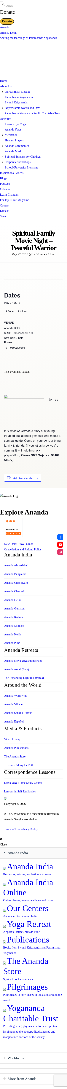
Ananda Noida (12, 634)
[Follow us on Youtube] (60, 545)
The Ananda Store (14, 756)
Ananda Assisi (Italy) (16, 669)
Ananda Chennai (14, 591)
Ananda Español (14, 721)
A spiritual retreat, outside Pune (21, 931)
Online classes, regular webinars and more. (28, 900)
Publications (28, 939)
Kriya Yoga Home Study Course (23, 782)
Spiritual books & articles (18, 979)
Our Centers (27, 908)
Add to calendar (23, 478)
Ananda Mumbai (14, 625)
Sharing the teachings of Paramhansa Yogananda (28, 37)
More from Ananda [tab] (22, 1079)
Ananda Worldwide (15, 695)
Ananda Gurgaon (14, 608)
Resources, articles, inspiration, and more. (27, 874)
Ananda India (30, 866)
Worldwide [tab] (16, 1058)
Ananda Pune (12, 642)
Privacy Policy (29, 829)
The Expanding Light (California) (24, 677)
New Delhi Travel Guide (18, 544)
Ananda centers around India (20, 916)
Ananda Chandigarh (16, 582)
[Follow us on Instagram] (60, 552)
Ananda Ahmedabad (16, 565)
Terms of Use (12, 829)
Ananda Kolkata (13, 617)
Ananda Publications (16, 747)
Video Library (12, 739)
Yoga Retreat (29, 924)
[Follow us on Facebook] (60, 537)
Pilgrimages (27, 987)
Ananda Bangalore (15, 574)
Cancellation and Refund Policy (23, 549)
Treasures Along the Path (19, 765)
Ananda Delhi (8, 32)
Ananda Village (13, 704)
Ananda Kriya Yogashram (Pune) (23, 660)
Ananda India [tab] (18, 853)
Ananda (4, 27)
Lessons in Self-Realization (20, 791)
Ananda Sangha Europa (18, 712)
